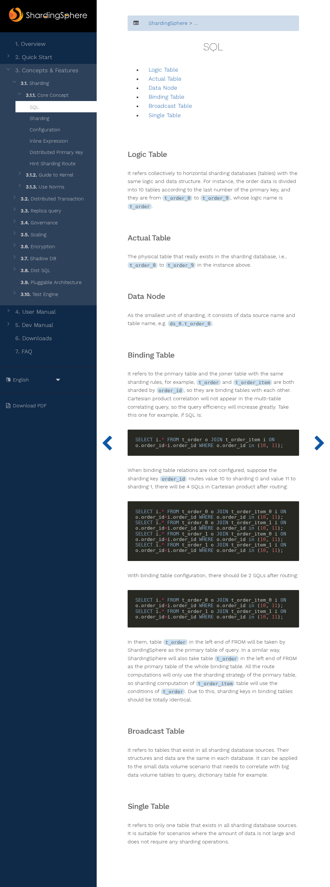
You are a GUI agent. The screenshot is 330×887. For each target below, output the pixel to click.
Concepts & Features (46, 70)
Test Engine (39, 294)
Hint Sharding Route (51, 164)
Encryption (38, 247)
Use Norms (45, 187)
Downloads (33, 338)
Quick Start (33, 57)
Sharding (35, 83)
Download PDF (30, 406)
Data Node (163, 88)
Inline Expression (48, 141)
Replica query (41, 211)
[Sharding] (319, 443)
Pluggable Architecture (51, 282)
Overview (30, 44)
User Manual (35, 312)
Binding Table (166, 97)
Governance (39, 223)
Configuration (44, 130)
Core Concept (47, 95)
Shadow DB (38, 258)
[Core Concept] (107, 443)
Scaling (33, 235)
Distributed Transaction (52, 199)
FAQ (23, 351)
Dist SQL (36, 270)
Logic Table (163, 70)
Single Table (165, 115)
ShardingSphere (168, 23)
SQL (33, 107)
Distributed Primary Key (55, 152)
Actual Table (165, 79)
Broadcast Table (170, 106)
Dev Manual (34, 325)
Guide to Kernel (49, 175)
